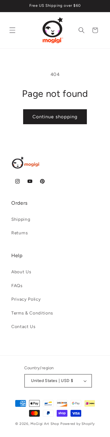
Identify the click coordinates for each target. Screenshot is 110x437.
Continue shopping (55, 116)
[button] (12, 30)
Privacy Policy (26, 299)
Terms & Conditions (32, 313)
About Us (21, 271)
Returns (19, 232)
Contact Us (23, 326)
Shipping (20, 219)
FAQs (17, 285)
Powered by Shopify (77, 424)
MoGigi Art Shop (44, 424)
